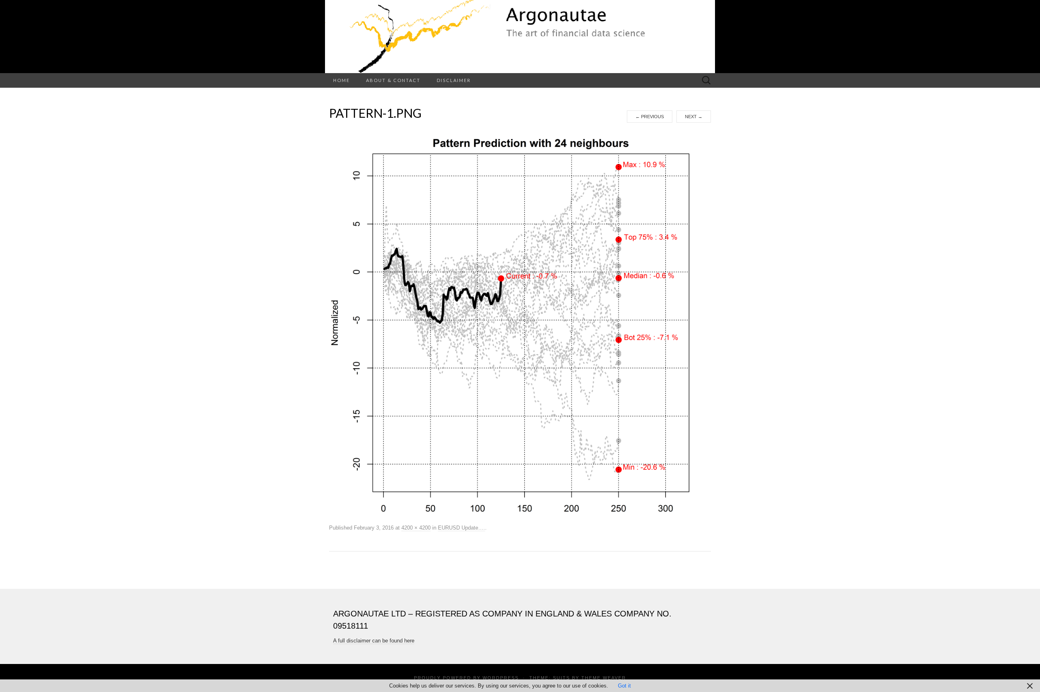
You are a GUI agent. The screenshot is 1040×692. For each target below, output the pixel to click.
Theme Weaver (603, 677)
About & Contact (393, 80)
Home (341, 80)
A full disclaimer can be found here (373, 641)
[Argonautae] (520, 36)
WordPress (501, 677)
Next (693, 116)
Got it (624, 686)
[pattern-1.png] (520, 322)
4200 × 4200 (416, 528)
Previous (649, 116)
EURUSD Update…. (461, 528)
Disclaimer (454, 80)
